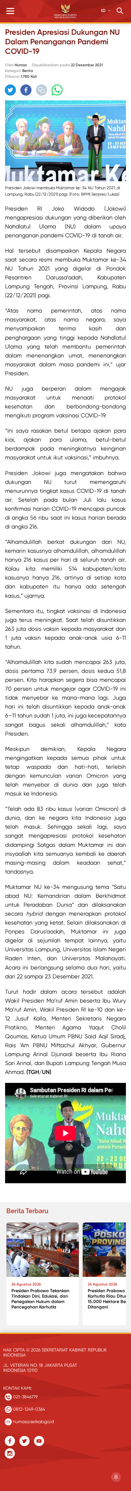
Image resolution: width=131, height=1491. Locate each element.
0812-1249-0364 (28, 1409)
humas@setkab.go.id (33, 1421)
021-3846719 (25, 1396)
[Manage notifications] (116, 1477)
